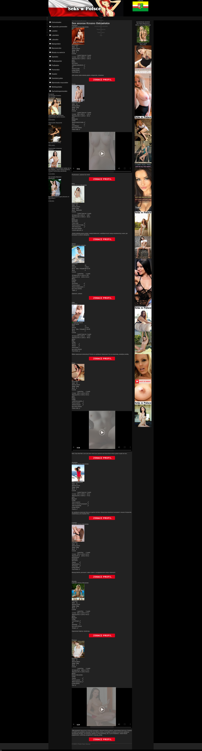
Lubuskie (84, 21)
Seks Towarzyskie (76, 21)
